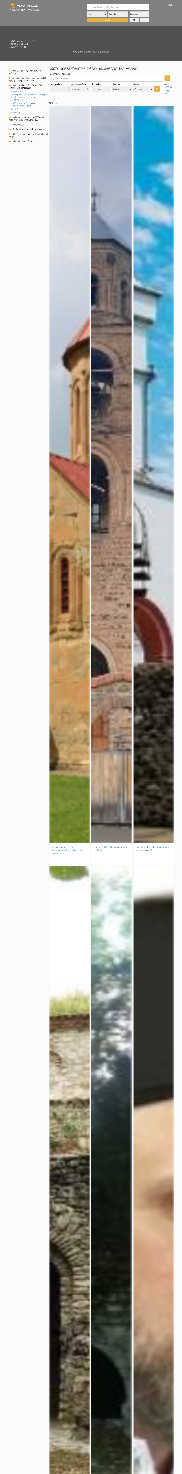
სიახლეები (17, 91)
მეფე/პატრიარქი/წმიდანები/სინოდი (25, 72)
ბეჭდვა (168, 87)
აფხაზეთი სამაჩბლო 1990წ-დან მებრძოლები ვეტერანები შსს (26, 118)
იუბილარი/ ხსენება (97, 52)
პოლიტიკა (18, 124)
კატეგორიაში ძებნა (60, 74)
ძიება (107, 20)
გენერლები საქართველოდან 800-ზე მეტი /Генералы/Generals (28, 79)
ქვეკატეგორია (78, 84)
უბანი (136, 84)
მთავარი (78, 52)
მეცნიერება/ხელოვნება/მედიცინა (29, 129)
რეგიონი (96, 84)
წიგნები (15, 109)
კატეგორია (56, 84)
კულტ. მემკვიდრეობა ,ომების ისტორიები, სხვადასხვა (26, 86)
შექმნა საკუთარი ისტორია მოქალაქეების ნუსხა (24, 104)
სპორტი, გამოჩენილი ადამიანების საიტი (28, 135)
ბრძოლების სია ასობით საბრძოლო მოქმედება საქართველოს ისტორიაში (29, 97)
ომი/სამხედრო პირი (22, 141)
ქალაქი (116, 84)
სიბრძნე (15, 112)
